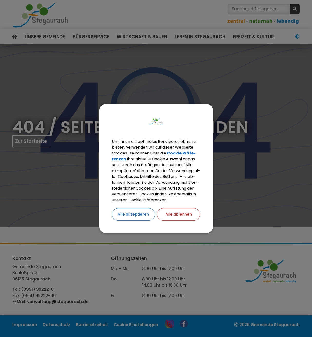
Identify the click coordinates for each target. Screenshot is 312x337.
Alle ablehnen (179, 214)
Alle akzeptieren (133, 214)
